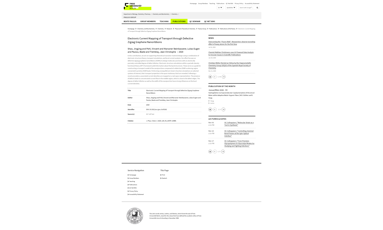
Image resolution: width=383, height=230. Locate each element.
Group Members (203, 3)
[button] (220, 7)
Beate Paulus (130, 21)
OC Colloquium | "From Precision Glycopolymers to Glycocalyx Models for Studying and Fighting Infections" (239, 143)
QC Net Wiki (229, 3)
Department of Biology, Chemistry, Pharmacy (138, 14)
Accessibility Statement (252, 3)
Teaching (212, 3)
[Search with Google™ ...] (257, 7)
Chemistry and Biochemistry (162, 14)
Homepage (193, 3)
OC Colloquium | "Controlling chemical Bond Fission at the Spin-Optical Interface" (239, 133)
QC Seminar (195, 21)
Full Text (151, 114)
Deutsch (164, 178)
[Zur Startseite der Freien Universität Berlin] (138, 6)
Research (169, 29)
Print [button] (163, 175)
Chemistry (175, 14)
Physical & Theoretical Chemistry (185, 29)
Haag (212, 101)
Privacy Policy (239, 3)
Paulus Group (130, 17)
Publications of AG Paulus (227, 29)
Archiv (212, 103)
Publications (220, 3)
